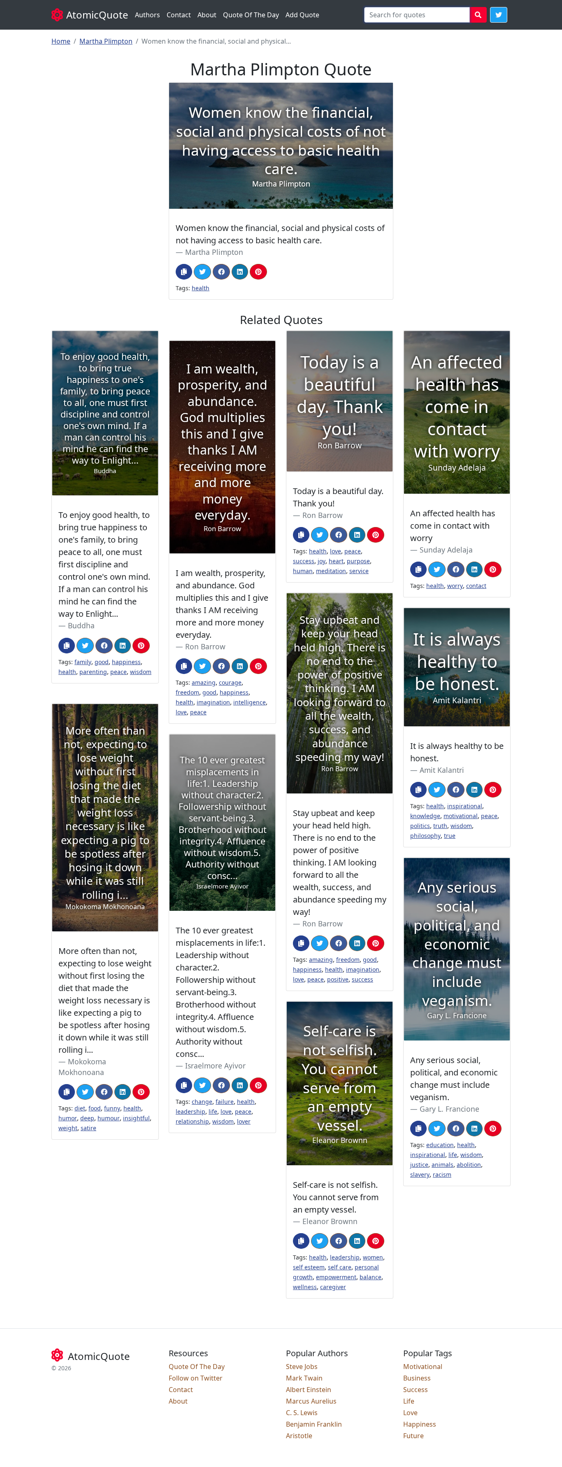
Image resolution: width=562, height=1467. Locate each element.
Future (413, 1435)
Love (410, 1412)
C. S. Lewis (302, 1412)
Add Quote (302, 14)
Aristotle (299, 1435)
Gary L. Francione (449, 1109)
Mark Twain (304, 1378)
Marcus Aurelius (311, 1401)
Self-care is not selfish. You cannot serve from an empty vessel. (336, 1197)
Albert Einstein (308, 1389)
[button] (498, 15)
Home (60, 41)
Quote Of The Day (251, 14)
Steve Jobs (302, 1366)
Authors (147, 14)
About (206, 14)
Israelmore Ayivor (215, 1066)
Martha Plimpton (105, 41)
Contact (179, 14)
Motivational (422, 1366)
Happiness (419, 1424)
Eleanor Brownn (330, 1221)
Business (417, 1378)
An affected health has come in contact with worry (452, 525)
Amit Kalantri (442, 770)
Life (408, 1401)
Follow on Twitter (196, 1378)
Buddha (81, 625)
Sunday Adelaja (446, 550)
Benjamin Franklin (314, 1424)
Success (415, 1389)
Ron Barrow (322, 515)
